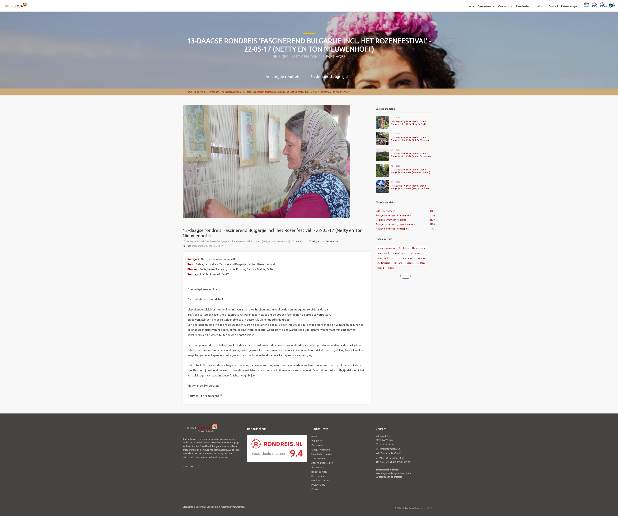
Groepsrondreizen (320, 449)
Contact (553, 6)
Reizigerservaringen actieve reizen (393, 215)
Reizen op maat (319, 471)
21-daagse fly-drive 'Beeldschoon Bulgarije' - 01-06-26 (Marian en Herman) (411, 155)
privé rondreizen (385, 258)
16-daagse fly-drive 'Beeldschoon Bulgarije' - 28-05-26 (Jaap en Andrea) (410, 187)
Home (471, 6)
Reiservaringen (569, 6)
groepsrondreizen (201, 246)
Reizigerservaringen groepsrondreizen (395, 224)
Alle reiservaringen (231, 92)
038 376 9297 (387, 444)
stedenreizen (383, 263)
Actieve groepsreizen (322, 463)
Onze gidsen (317, 445)
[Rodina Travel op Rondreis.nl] (277, 448)
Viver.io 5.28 (426, 508)
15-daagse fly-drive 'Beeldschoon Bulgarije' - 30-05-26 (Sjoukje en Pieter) (410, 171)
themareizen (216, 246)
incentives (421, 258)
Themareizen (318, 458)
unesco (391, 268)
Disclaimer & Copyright (194, 507)
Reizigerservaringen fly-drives (391, 220)
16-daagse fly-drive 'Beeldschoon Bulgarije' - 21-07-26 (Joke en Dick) (408, 122)
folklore (421, 263)
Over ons (503, 6)
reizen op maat (405, 258)
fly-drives (404, 248)
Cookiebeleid (213, 507)
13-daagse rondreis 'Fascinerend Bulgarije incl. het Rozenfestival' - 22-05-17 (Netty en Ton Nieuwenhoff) (296, 92)
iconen (410, 263)
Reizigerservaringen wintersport (392, 228)
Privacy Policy (318, 485)
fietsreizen (415, 253)
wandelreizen (399, 253)
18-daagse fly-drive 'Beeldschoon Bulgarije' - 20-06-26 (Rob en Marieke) (410, 138)
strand (380, 268)
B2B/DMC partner (320, 480)
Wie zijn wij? (317, 441)
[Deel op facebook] (405, 276)
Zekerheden (523, 6)
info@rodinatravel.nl (390, 449)
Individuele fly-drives (321, 454)
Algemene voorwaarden (233, 507)
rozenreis (399, 263)
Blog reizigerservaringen (206, 92)
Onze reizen (485, 6)
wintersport (383, 253)
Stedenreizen (318, 467)
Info (539, 6)
